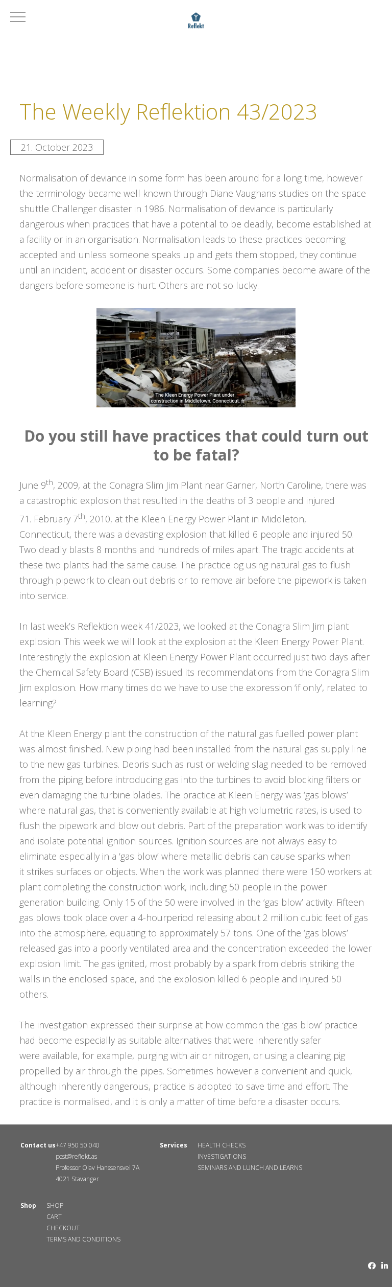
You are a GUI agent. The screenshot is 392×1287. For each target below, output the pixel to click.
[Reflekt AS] (195, 22)
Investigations (222, 1156)
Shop (54, 1205)
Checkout (63, 1228)
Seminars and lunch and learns (250, 1167)
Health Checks (222, 1145)
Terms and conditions (83, 1239)
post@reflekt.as (76, 1156)
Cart (54, 1216)
